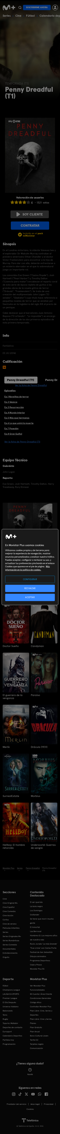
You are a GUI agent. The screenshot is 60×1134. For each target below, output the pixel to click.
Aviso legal (35, 1104)
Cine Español (8, 907)
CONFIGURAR (30, 579)
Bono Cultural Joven (39, 1036)
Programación (9, 1044)
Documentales (9, 949)
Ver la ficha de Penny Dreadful (31, 385)
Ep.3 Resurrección (14, 407)
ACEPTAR (30, 597)
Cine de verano (9, 924)
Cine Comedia (9, 911)
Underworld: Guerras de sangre (43, 846)
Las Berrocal (35, 931)
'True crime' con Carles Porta (43, 948)
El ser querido (36, 902)
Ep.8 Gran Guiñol (13, 433)
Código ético (35, 1002)
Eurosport (7, 1031)
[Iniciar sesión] (55, 7)
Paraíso (35, 695)
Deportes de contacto (12, 1027)
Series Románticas (11, 940)
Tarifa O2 (34, 1040)
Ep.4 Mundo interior (14, 412)
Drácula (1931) (39, 747)
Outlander (34, 915)
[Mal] (16, 202)
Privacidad (48, 1104)
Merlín (6, 747)
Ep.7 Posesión (11, 428)
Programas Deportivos (40, 960)
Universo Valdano (10, 1006)
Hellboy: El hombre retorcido (14, 846)
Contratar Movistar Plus (40, 1006)
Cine (18, 15)
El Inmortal (35, 927)
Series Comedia (10, 945)
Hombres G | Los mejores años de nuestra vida (43, 937)
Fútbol (30, 15)
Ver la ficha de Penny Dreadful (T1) (22, 441)
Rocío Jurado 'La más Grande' (43, 944)
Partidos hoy (8, 1040)
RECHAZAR (30, 588)
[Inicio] (9, 7)
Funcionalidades (37, 990)
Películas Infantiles (11, 928)
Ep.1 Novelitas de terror (16, 396)
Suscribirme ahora (37, 7)
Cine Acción (8, 915)
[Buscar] (19, 7)
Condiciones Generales (40, 998)
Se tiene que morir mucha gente (42, 921)
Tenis (5, 1015)
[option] (20, 521)
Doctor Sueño (11, 646)
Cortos (6, 920)
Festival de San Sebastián (41, 952)
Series (7, 15)
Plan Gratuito (36, 1027)
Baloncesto (8, 1011)
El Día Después (9, 1002)
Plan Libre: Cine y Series (41, 1019)
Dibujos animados (38, 956)
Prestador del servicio (16, 1104)
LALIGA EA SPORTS (11, 994)
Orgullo (6, 957)
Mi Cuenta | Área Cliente (41, 994)
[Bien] (24, 202)
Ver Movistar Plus (37, 986)
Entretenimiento (10, 953)
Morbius (35, 796)
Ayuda (30, 1074)
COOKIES (30, 1109)
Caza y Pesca (36, 965)
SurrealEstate (11, 796)
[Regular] (20, 202)
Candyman (37, 646)
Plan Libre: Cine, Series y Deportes (41, 1013)
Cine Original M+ (10, 903)
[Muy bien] (28, 202)
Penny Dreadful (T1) (20, 380)
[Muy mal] (12, 202)
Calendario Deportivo (12, 1036)
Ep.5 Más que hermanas (16, 417)
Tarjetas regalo (37, 1044)
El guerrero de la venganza (12, 697)
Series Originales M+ (12, 936)
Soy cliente (32, 214)
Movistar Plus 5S (37, 969)
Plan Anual (35, 1031)
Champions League (11, 990)
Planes (33, 1023)
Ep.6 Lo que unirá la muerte (19, 423)
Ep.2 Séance (10, 402)
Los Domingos (36, 910)
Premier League (10, 998)
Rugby (5, 1019)
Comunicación (36, 1048)
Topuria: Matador (10, 1023)
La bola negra (36, 906)
